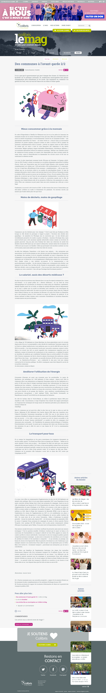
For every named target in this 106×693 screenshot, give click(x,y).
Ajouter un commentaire (26, 606)
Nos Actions (54, 25)
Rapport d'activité (59, 691)
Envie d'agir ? (66, 25)
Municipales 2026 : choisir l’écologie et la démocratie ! (80, 525)
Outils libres (55, 1)
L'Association (36, 25)
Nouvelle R (81, 1)
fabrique (44, 1)
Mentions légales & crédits (83, 691)
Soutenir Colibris (63, 30)
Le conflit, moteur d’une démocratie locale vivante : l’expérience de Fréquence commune (80, 613)
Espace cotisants (72, 691)
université (35, 1)
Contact (84, 686)
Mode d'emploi (20, 49)
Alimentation (56, 59)
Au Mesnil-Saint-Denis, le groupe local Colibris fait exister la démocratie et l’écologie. (80, 575)
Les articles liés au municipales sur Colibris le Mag (31, 602)
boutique (91, 1)
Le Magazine (31, 39)
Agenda (85, 682)
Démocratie (64, 59)
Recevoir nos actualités (80, 679)
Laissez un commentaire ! (22, 624)
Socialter (24, 599)
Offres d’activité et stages (79, 684)
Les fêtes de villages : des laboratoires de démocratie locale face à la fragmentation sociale (80, 502)
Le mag (45, 25)
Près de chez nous (68, 1)
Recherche (67, 53)
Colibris (8, 1)
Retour (19, 611)
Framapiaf (63, 675)
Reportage (47, 59)
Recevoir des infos (83, 30)
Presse (65, 691)
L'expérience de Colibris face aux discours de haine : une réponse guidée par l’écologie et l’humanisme (80, 550)
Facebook (67, 70)
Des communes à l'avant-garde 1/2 (26, 597)
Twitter (64, 70)
